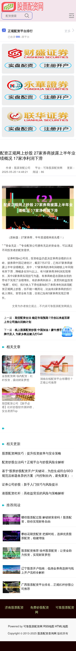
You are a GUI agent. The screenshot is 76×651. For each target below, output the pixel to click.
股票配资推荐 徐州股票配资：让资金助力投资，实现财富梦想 (46, 552)
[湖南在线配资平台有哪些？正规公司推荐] (56, 365)
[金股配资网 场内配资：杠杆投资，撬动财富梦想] (18, 364)
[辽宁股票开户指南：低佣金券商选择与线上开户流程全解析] (11, 570)
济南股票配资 (14, 607)
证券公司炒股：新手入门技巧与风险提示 (30, 484)
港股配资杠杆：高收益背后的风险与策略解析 (33, 493)
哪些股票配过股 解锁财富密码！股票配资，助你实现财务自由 (46, 519)
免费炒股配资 (39, 607)
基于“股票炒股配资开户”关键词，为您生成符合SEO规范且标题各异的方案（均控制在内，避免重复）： (38, 473)
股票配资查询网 (47, 633)
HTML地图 (61, 626)
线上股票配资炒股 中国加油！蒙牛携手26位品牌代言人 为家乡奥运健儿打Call (37, 332)
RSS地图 (48, 626)
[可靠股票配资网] (22, 6)
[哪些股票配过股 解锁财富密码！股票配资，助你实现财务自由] (11, 519)
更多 (68, 31)
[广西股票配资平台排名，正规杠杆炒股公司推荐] (11, 587)
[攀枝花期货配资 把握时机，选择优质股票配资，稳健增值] (11, 536)
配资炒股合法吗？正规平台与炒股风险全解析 (33, 462)
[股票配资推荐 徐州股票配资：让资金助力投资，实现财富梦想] (11, 553)
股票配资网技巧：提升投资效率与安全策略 (31, 453)
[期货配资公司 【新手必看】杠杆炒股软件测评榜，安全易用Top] (18, 393)
